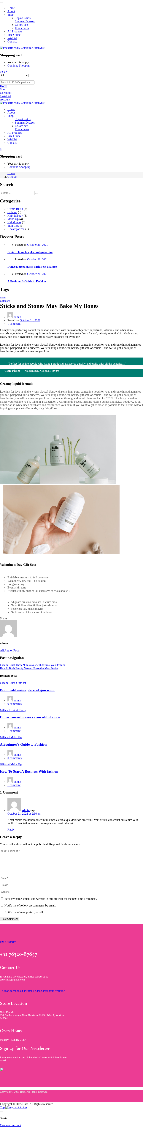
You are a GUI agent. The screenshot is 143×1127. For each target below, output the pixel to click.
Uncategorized (16, 229)
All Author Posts (10, 650)
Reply (11, 829)
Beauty (3, 298)
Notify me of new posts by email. (24, 912)
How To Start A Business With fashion (29, 771)
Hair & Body (15, 215)
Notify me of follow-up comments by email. (30, 905)
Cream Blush (15, 208)
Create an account (10, 1125)
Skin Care (13, 225)
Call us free (8, 942)
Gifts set (12, 176)
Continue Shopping (18, 65)
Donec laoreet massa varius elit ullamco (32, 266)
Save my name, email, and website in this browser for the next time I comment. (50, 898)
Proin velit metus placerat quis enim (30, 252)
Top (2, 1107)
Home (11, 173)
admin (17, 317)
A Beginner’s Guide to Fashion (26, 281)
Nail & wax (14, 222)
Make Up (13, 219)
